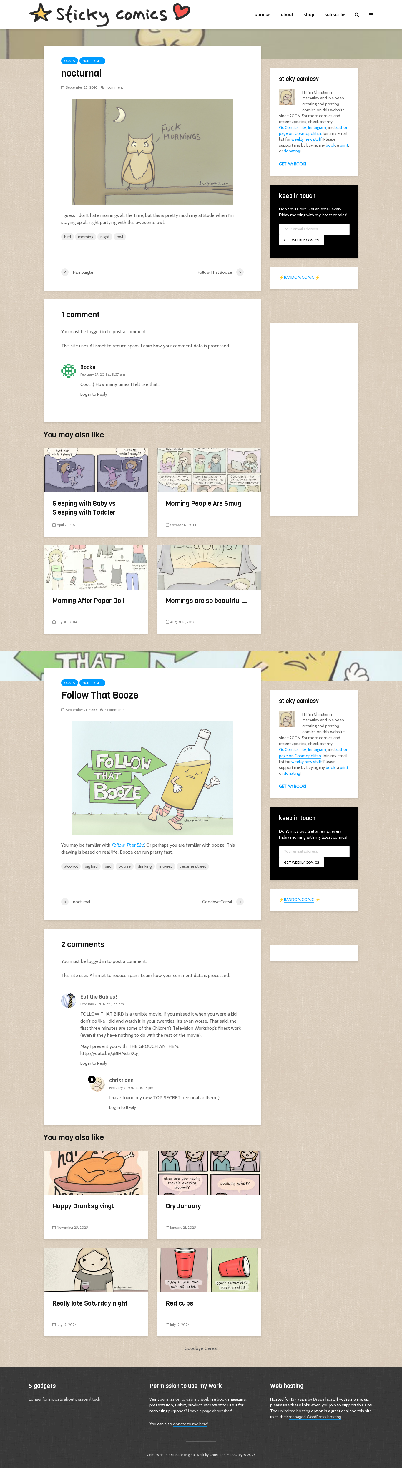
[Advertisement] (314, 418)
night (104, 236)
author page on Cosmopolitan (313, 130)
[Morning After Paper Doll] (96, 567)
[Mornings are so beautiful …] (209, 567)
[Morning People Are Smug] (209, 470)
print (344, 145)
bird (67, 236)
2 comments (114, 709)
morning (85, 236)
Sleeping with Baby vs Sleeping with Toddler (84, 508)
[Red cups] (209, 1270)
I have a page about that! (210, 1411)
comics (263, 14)
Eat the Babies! (98, 997)
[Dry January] (209, 1172)
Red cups (179, 1303)
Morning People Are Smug (204, 503)
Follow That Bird (128, 845)
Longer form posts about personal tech (64, 1399)
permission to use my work (184, 1399)
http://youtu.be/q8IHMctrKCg (109, 1053)
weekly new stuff (306, 139)
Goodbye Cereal (201, 1348)
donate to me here (190, 1423)
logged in (96, 331)
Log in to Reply (93, 394)
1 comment (114, 87)
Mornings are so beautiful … (206, 600)
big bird (91, 866)
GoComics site (292, 127)
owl (120, 236)
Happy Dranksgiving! (83, 1206)
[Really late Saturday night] (96, 1270)
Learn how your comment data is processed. (185, 346)
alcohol (71, 866)
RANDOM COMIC (299, 277)
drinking (145, 866)
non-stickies (92, 61)
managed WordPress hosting (315, 1416)
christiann (121, 1080)
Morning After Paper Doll (88, 600)
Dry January (183, 1206)
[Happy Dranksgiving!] (96, 1172)
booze (125, 866)
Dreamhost (323, 1399)
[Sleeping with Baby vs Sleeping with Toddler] (96, 470)
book (330, 145)
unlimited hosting (294, 1411)
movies (165, 866)
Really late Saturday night (89, 1303)
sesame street (193, 866)
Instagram (317, 127)
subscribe (335, 14)
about (287, 14)
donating (292, 151)
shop (308, 14)
